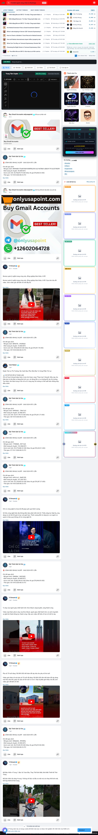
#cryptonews (68, 168)
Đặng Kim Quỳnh (78, 28)
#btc (66, 174)
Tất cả (7, 67)
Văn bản (18, 67)
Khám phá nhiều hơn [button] (13, 831)
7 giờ (10, 731)
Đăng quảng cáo (91, 181)
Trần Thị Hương (77, 14)
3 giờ (10, 401)
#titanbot (67, 163)
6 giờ (10, 566)
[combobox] (27, 3)
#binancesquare (69, 171)
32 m (10, 192)
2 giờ (10, 334)
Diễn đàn (15, 55)
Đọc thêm (6, 178)
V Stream (12, 266)
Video (41, 67)
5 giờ (10, 467)
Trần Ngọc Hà (77, 21)
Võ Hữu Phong (77, 17)
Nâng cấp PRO (80, 152)
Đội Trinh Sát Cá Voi (16, 156)
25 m (10, 117)
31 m (10, 159)
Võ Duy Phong (77, 24)
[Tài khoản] (94, 3)
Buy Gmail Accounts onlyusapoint (20, 114)
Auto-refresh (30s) (82, 55)
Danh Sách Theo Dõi (53, 73)
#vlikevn (67, 166)
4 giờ (10, 434)
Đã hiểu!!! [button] (82, 830)
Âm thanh (52, 67)
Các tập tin (65, 67)
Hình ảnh (30, 67)
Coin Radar (13, 365)
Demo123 (75, 52)
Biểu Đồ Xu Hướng (41, 73)
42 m (10, 268)
